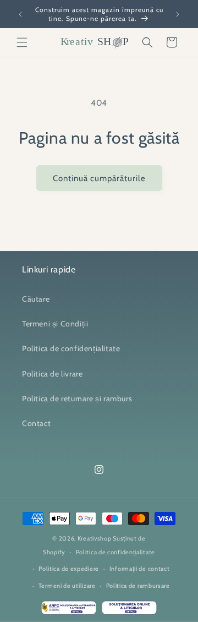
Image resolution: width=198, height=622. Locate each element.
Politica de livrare (52, 374)
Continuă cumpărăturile (99, 178)
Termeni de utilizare (67, 586)
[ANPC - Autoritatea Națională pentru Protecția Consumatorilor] (68, 610)
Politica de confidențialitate (71, 348)
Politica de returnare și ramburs (77, 398)
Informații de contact (139, 568)
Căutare (36, 299)
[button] (22, 42)
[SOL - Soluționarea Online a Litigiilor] (129, 610)
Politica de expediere (68, 568)
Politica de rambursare (138, 586)
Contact (36, 423)
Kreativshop (95, 538)
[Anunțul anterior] (20, 14)
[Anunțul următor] (178, 14)
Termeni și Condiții (55, 324)
